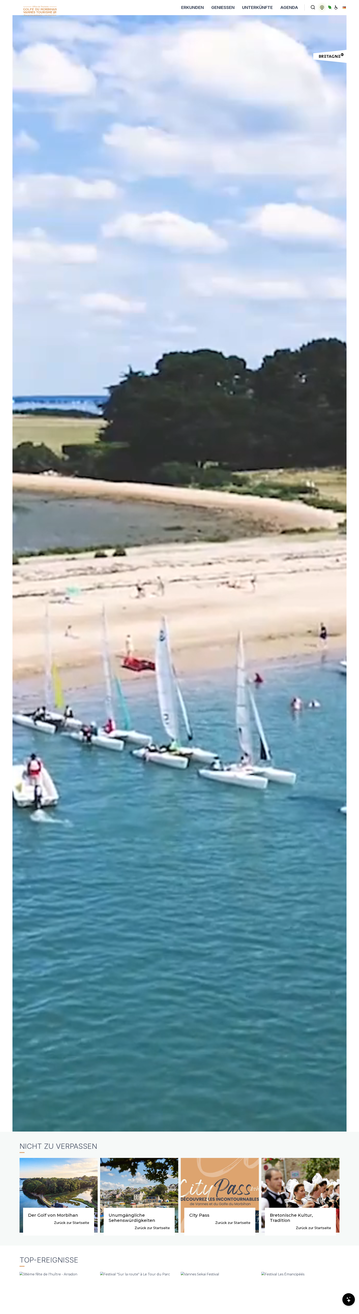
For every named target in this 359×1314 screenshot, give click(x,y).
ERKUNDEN (192, 7)
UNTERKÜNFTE (257, 7)
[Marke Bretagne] (330, 56)
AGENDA (289, 7)
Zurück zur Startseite (71, 1223)
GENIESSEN (223, 7)
